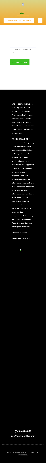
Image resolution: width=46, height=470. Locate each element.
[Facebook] (40, 20)
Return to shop (20, 62)
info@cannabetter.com (23, 436)
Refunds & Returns (20, 238)
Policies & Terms (19, 232)
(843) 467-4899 (23, 431)
